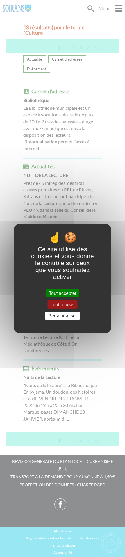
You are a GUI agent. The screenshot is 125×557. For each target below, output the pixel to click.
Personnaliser (62, 315)
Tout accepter (62, 293)
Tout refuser (63, 304)
